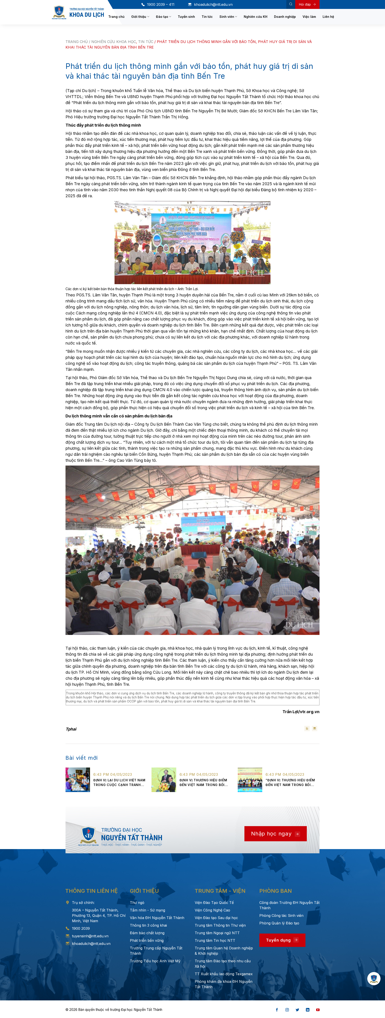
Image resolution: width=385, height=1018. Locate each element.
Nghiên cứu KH (255, 16)
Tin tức (207, 16)
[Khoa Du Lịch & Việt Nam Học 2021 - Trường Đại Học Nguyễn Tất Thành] (78, 12)
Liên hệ (328, 16)
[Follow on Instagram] (287, 1010)
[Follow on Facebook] (277, 1010)
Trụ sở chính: (83, 902)
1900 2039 (81, 928)
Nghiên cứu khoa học (113, 41)
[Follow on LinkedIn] (307, 1010)
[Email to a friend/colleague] (314, 728)
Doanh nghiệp (285, 16)
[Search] (290, 4)
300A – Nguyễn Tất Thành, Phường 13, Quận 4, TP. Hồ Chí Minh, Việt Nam (98, 915)
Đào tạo (162, 16)
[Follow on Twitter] (297, 1010)
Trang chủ (116, 16)
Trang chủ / (78, 41)
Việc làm (309, 16)
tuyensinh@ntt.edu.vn (90, 936)
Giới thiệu (138, 16)
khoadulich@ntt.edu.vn (213, 4)
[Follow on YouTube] (318, 1010)
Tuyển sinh (186, 16)
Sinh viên (226, 16)
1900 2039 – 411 (160, 4)
